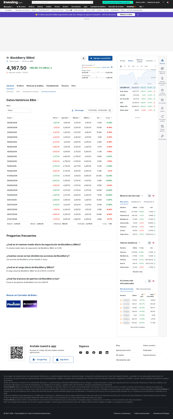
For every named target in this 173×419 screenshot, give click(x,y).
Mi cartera (120, 355)
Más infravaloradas (126, 289)
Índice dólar (124, 110)
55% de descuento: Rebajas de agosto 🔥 (118, 2)
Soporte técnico (149, 355)
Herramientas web (123, 360)
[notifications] (163, 2)
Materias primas (140, 61)
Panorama (9, 91)
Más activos (124, 202)
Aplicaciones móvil (123, 350)
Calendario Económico (98, 7)
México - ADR (90, 10)
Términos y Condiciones (122, 413)
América (99, 10)
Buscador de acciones (116, 7)
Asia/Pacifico (115, 10)
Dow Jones (124, 91)
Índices (130, 61)
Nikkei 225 (123, 106)
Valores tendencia (128, 243)
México (34, 10)
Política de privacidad (141, 413)
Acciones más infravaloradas (127, 282)
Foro (74, 86)
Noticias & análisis (35, 86)
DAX (121, 103)
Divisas (122, 61)
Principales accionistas (31, 91)
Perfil (18, 91)
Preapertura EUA (43, 10)
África (123, 10)
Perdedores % (149, 202)
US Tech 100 (124, 99)
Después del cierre (57, 10)
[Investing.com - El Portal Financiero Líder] (13, 2)
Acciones (8, 10)
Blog (118, 345)
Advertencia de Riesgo (161, 413)
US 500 (122, 95)
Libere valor (106, 67)
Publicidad (147, 350)
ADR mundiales (79, 10)
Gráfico (20, 86)
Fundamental (52, 86)
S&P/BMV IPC (125, 87)
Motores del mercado (130, 196)
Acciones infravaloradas (134, 10)
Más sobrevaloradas (143, 289)
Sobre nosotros (149, 345)
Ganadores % (136, 202)
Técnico (65, 86)
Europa (106, 10)
